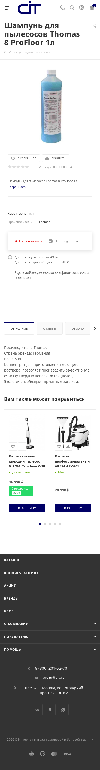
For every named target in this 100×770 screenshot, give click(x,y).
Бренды (11, 598)
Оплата (78, 328)
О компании (16, 624)
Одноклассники (50, 709)
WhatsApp (63, 709)
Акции (10, 585)
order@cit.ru (54, 677)
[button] (39, 524)
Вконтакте (37, 709)
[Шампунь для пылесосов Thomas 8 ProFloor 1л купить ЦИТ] (50, 106)
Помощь (12, 649)
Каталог (12, 560)
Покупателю (16, 637)
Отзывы (49, 328)
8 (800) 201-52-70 (51, 668)
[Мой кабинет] (81, 8)
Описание (19, 328)
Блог (9, 611)
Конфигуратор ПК (21, 573)
